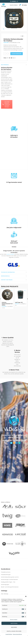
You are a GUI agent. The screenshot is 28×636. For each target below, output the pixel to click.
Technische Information (8, 272)
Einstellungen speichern (14, 631)
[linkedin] (16, 1)
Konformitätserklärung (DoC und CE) (10, 577)
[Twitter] (12, 1)
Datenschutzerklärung (17, 634)
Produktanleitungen (6, 574)
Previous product (21, 36)
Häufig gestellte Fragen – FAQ (8, 582)
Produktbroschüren (5, 572)
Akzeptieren (14, 623)
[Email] (14, 1)
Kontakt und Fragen (6, 279)
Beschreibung (5, 64)
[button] (26, 596)
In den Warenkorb (16, 53)
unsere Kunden (10, 254)
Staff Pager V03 (19, 302)
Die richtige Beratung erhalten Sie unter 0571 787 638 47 (7, 104)
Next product (23, 36)
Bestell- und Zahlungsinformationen (10, 587)
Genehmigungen (5, 584)
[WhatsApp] (17, 1)
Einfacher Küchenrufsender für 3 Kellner (7, 304)
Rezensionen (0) (5, 276)
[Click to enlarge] (3, 28)
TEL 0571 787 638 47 (14, 5)
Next (22, 265)
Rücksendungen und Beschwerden (9, 579)
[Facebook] (10, 1)
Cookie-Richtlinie (9, 634)
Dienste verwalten (13, 619)
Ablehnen (14, 627)
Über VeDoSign (4, 593)
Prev (5, 265)
